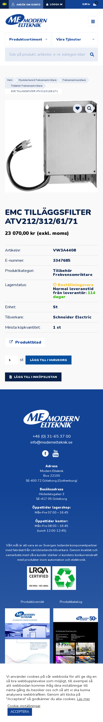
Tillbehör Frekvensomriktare (26, 85)
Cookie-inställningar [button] (24, 706)
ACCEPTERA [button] (19, 712)
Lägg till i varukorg (48, 360)
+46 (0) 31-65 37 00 (51, 436)
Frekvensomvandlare (74, 80)
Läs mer (83, 698)
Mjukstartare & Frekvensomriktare (37, 80)
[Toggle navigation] (93, 21)
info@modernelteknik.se (51, 442)
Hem (9, 80)
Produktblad (27, 342)
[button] (89, 108)
